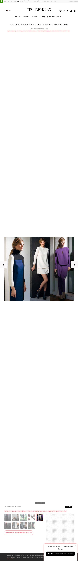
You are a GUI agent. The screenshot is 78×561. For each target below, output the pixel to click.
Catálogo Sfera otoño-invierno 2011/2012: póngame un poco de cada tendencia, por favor (38, 31)
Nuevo (7, 10)
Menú (3, 10)
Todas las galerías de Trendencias (19, 532)
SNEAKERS (51, 17)
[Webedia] (73, 1)
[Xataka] (1, 1)
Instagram (71, 10)
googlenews (74, 10)
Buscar (10, 10)
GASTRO (42, 17)
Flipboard (67, 10)
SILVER (59, 17)
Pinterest (60, 10)
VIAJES (34, 17)
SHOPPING (27, 17)
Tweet (69, 506)
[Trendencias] (39, 10)
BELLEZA (18, 17)
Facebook (64, 10)
